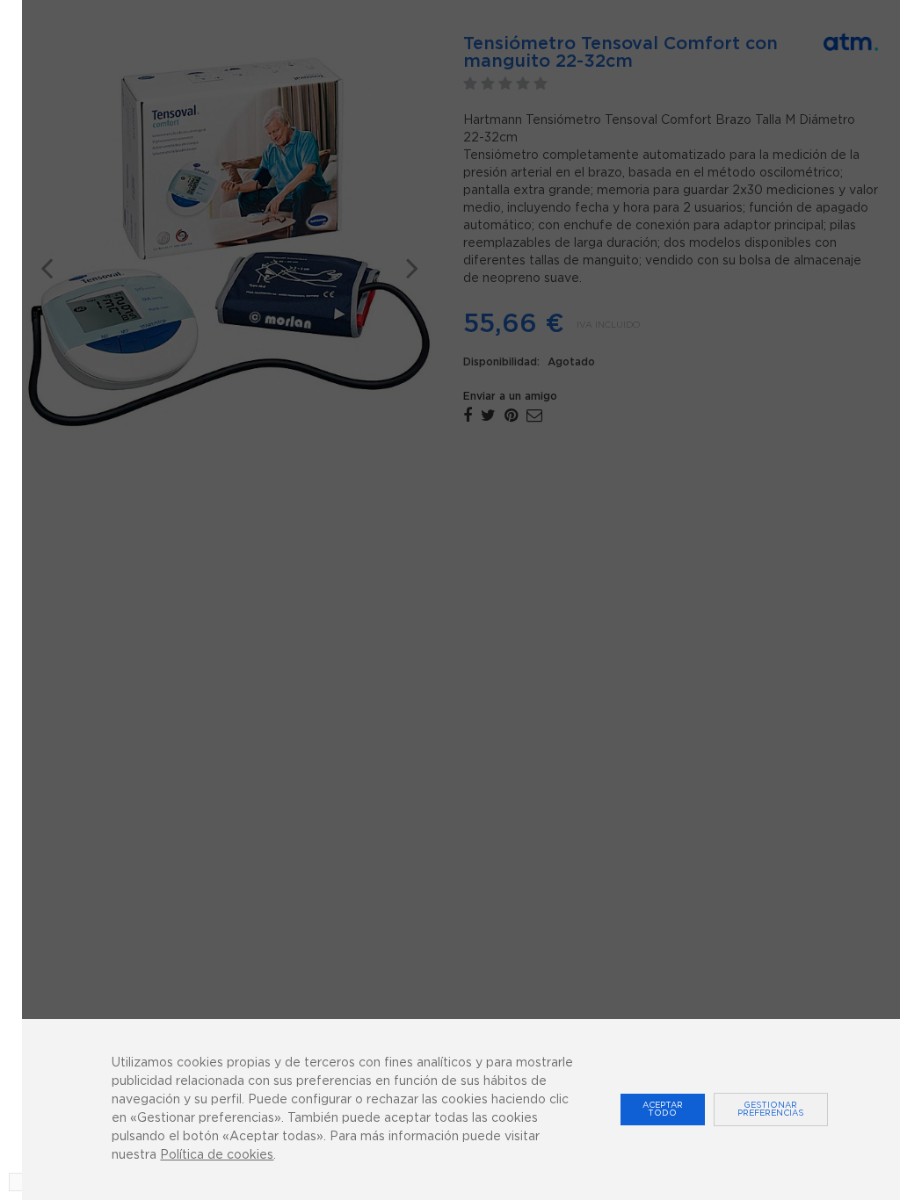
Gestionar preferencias (770, 1109)
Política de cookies (216, 1155)
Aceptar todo (662, 1109)
